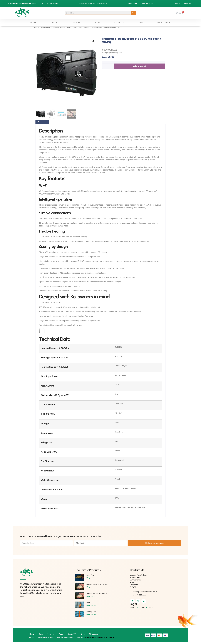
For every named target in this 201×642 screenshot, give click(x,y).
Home (36, 27)
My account (93, 634)
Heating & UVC (79, 27)
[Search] (133, 13)
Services (50, 634)
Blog (83, 634)
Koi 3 (88, 602)
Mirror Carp (90, 575)
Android (48, 194)
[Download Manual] (42, 333)
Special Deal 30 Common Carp (97, 593)
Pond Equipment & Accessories (58, 27)
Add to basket (139, 66)
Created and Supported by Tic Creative (99, 637)
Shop (43, 27)
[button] (54, 22)
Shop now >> (91, 578)
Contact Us (72, 634)
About (61, 634)
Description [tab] (42, 122)
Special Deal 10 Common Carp (96, 584)
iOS (40, 194)
